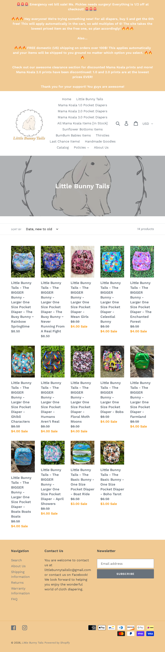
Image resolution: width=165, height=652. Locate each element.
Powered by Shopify (57, 642)
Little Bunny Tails (32, 642)
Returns (17, 582)
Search (16, 560)
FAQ (14, 599)
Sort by (16, 229)
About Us (18, 566)
